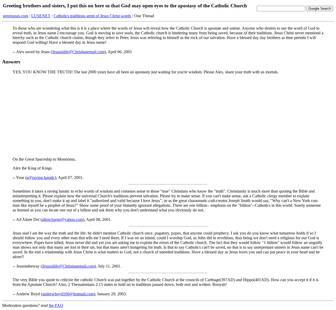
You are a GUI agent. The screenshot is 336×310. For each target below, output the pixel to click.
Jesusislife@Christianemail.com (78, 52)
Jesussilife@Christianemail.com (68, 266)
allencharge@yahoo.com (62, 219)
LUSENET (40, 16)
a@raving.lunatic (41, 177)
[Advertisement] (168, 115)
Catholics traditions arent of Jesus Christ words (92, 16)
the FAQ (56, 305)
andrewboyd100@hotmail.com (68, 294)
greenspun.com (15, 16)
